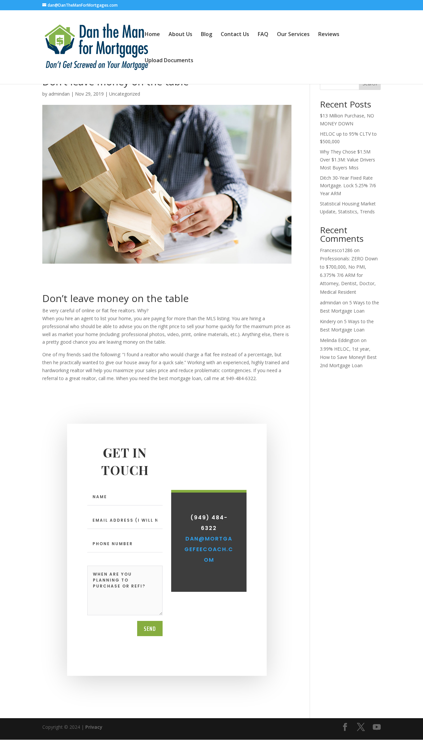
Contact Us (235, 35)
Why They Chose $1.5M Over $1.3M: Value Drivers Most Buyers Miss (347, 160)
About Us (180, 35)
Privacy (93, 727)
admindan (59, 94)
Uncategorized (124, 94)
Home (152, 35)
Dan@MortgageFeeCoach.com (208, 549)
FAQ (263, 35)
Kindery (328, 321)
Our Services (293, 35)
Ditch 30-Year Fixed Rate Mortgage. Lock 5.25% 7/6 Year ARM (348, 186)
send (150, 628)
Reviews (328, 35)
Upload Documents (169, 61)
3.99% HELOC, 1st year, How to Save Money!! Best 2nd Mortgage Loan (348, 357)
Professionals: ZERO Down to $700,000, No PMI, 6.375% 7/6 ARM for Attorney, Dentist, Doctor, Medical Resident (349, 275)
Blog (206, 35)
